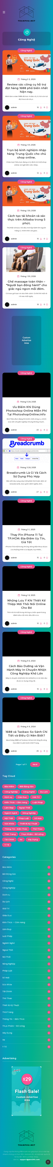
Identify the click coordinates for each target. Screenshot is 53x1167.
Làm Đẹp (9, 808)
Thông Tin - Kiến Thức (16, 829)
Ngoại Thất (24, 808)
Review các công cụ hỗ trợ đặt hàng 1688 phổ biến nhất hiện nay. (26, 88)
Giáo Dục (22, 797)
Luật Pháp (38, 802)
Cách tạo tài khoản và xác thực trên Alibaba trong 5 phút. (26, 219)
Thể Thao (37, 829)
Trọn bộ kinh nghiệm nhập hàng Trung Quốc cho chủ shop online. (26, 153)
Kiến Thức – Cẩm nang (13, 922)
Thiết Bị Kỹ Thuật (28, 823)
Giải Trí (36, 797)
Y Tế (7, 845)
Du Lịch (44, 792)
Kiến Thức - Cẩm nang (16, 802)
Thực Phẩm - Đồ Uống (32, 834)
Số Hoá (37, 818)
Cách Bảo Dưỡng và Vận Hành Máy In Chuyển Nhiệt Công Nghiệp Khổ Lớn (26, 669)
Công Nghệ (26, 50)
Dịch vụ (8, 797)
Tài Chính (9, 839)
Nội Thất (9, 818)
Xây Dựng (33, 839)
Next (35, 764)
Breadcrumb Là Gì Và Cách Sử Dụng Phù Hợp (26, 474)
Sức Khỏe (9, 823)
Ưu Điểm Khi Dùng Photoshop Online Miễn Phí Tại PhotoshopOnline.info (26, 410)
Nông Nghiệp (29, 813)
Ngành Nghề (11, 813)
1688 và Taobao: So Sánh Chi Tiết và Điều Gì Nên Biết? (26, 733)
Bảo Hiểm (9, 786)
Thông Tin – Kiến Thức (13, 1019)
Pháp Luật (24, 818)
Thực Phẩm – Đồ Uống (13, 1026)
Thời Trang (10, 834)
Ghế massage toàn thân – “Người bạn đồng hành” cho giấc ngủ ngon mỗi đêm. (26, 285)
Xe (21, 839)
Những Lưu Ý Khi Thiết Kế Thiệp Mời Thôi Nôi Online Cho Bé (26, 604)
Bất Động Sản (27, 786)
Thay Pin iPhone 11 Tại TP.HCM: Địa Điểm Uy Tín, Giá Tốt (26, 538)
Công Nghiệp (11, 792)
